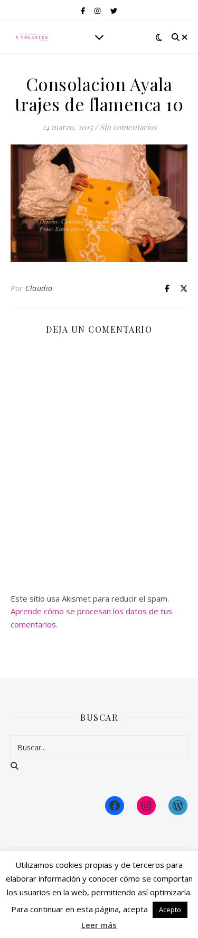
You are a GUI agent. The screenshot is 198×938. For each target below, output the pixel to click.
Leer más (99, 925)
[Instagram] (146, 805)
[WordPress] (177, 805)
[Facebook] (114, 805)
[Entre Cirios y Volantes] (32, 37)
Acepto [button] (170, 909)
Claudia (39, 288)
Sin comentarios (128, 127)
